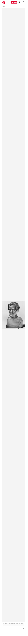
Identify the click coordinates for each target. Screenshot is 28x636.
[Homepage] (3, 2)
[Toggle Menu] (23, 2)
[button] (23, 629)
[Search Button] (20, 2)
